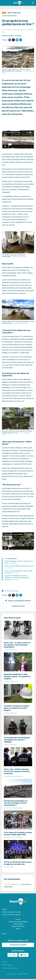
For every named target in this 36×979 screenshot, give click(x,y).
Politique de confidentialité (10, 968)
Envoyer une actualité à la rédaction (19, 600)
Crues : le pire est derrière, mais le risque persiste (18, 572)
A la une (18, 919)
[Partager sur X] (13, 39)
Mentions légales (7, 965)
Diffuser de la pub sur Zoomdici (11, 912)
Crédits (4, 962)
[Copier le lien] (20, 39)
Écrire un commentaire (12, 591)
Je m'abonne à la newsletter (18, 945)
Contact (4, 909)
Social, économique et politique (18, 921)
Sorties (4, 933)
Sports (18, 928)
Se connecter (8, 884)
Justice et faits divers (9, 16)
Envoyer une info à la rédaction (11, 914)
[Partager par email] (17, 39)
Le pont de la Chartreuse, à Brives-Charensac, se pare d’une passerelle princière (17, 577)
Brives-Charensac (14, 13)
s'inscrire (18, 884)
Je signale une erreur (18, 606)
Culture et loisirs (18, 924)
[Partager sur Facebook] (9, 39)
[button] (32, 3)
